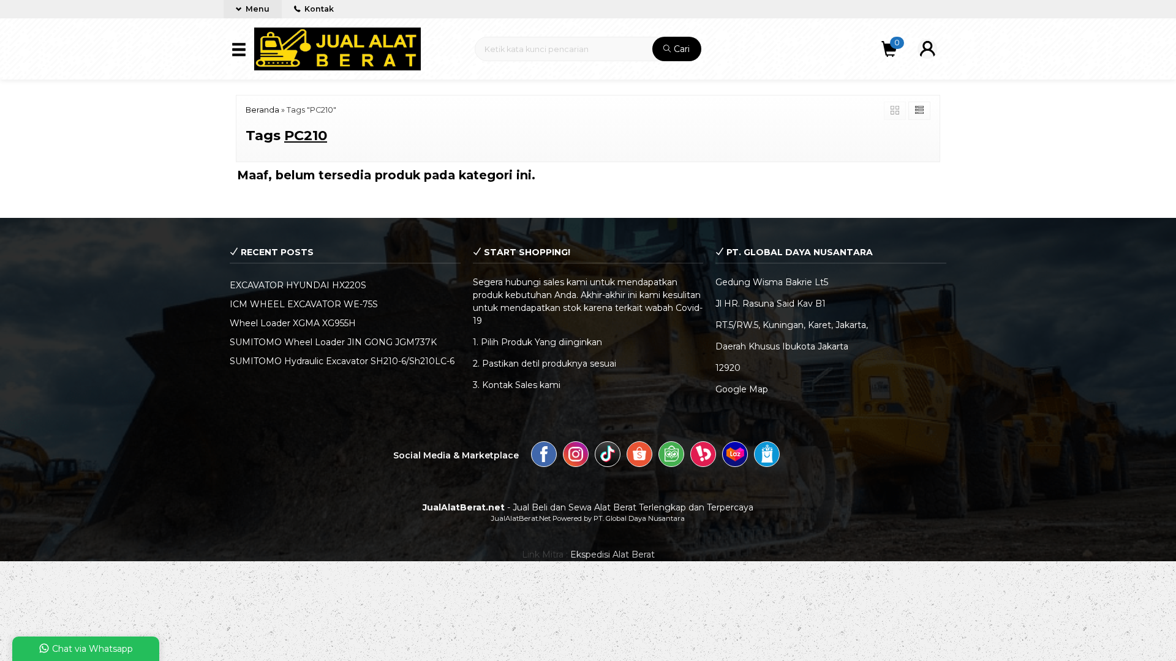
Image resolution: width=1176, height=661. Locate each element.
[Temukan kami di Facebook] (544, 456)
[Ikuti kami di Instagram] (576, 456)
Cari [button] (680, 48)
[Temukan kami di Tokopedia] (671, 456)
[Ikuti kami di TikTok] (607, 456)
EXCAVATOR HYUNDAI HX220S (298, 285)
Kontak (318, 8)
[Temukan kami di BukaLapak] (703, 456)
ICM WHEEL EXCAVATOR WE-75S (304, 304)
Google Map (741, 389)
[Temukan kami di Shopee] (639, 456)
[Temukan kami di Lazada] (735, 456)
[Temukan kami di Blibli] (767, 456)
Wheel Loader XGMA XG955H (293, 323)
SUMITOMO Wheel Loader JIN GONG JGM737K (333, 342)
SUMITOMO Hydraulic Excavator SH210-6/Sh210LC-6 (342, 361)
